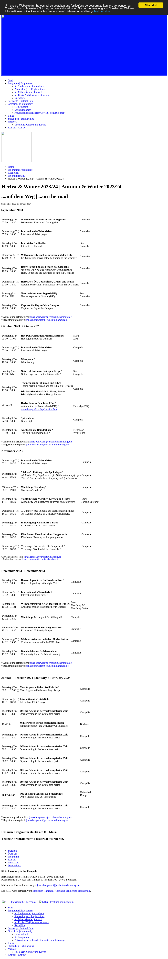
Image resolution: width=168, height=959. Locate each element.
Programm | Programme (20, 83)
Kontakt (12, 859)
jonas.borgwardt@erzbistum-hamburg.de (50, 317)
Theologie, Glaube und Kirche (30, 124)
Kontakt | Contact (17, 127)
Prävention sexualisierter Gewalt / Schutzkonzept (39, 112)
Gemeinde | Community (20, 103)
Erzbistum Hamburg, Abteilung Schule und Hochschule (61, 890)
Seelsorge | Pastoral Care (20, 101)
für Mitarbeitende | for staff (28, 92)
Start (10, 80)
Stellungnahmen (22, 109)
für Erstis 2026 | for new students (31, 95)
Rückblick (19, 98)
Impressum (13, 862)
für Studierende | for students (29, 86)
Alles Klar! (151, 5)
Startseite (12, 850)
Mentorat (12, 121)
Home (11, 166)
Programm (13, 856)
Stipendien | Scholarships (21, 118)
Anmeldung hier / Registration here (39, 409)
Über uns (12, 853)
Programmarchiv (16, 175)
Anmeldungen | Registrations (29, 89)
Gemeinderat (21, 106)
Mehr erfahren (102, 11)
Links (11, 115)
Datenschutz (14, 865)
